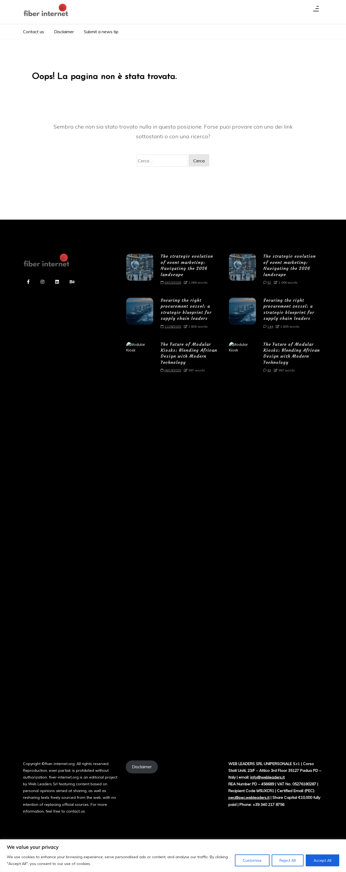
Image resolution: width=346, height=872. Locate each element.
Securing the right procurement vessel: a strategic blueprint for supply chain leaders (186, 309)
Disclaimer (64, 31)
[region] (173, 855)
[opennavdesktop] (316, 10)
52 (269, 282)
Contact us (33, 31)
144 (270, 326)
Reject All (288, 860)
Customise (252, 860)
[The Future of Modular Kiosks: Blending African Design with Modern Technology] (139, 544)
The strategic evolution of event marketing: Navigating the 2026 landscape (187, 265)
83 (269, 370)
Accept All (322, 860)
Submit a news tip (101, 31)
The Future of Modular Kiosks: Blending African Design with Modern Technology (189, 353)
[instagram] (42, 282)
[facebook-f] (28, 282)
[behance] (72, 282)
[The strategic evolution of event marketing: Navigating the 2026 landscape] (139, 271)
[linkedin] (57, 282)
